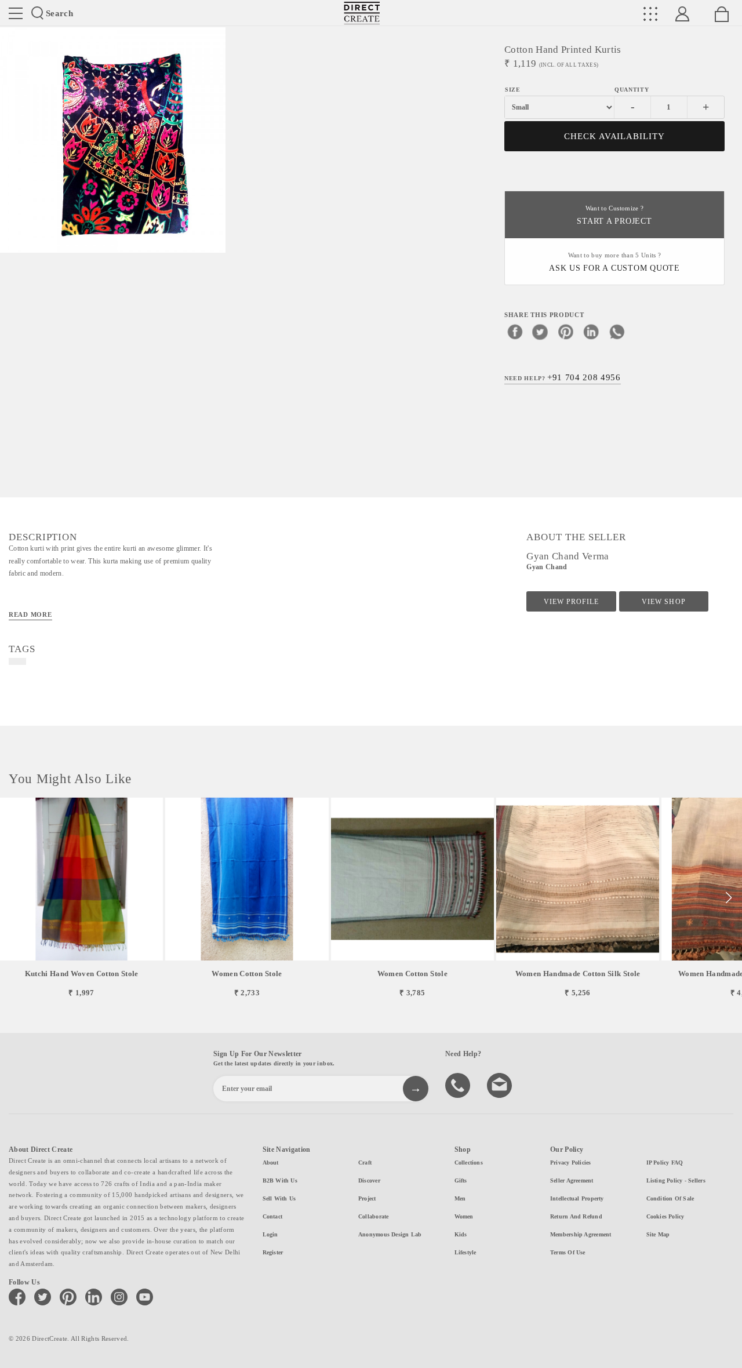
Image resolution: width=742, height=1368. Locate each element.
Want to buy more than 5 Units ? (614, 262)
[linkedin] (591, 331)
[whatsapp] (616, 331)
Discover (369, 1180)
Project (367, 1198)
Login (270, 1234)
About (271, 1162)
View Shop (663, 601)
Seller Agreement (572, 1180)
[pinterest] (565, 331)
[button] (728, 898)
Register (273, 1252)
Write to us (501, 1084)
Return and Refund (576, 1216)
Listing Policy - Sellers (675, 1180)
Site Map (658, 1234)
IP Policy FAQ (664, 1162)
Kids (460, 1234)
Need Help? (562, 377)
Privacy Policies (570, 1162)
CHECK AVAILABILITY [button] (614, 136)
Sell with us (279, 1198)
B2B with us (280, 1180)
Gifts (460, 1180)
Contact (273, 1216)
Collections (468, 1162)
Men (460, 1198)
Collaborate (373, 1216)
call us (459, 1084)
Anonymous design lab (389, 1234)
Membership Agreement (580, 1234)
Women (464, 1216)
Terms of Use (567, 1252)
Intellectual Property (577, 1198)
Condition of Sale (670, 1198)
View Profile (571, 601)
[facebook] (514, 331)
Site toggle (16, 13)
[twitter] (540, 331)
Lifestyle (465, 1252)
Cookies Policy (665, 1216)
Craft (365, 1162)
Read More (30, 614)
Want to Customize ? (614, 215)
